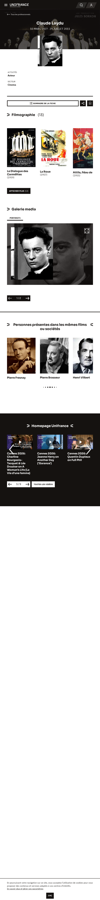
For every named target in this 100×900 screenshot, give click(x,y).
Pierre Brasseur (50, 377)
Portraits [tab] (15, 218)
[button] (86, 231)
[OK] (50, 895)
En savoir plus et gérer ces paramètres (25, 888)
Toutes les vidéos (43, 484)
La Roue (45, 171)
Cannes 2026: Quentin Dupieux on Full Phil (78, 457)
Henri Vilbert (81, 377)
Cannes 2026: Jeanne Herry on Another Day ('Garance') (48, 458)
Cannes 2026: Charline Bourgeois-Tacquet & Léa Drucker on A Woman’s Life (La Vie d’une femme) (18, 463)
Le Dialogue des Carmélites (17, 173)
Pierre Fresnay (16, 377)
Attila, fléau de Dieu (86, 172)
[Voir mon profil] (91, 5)
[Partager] (83, 103)
